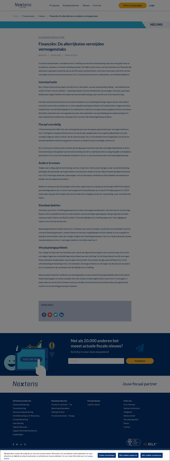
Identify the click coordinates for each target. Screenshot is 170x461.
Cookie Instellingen (107, 455)
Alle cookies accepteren (151, 455)
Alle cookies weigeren (128, 455)
